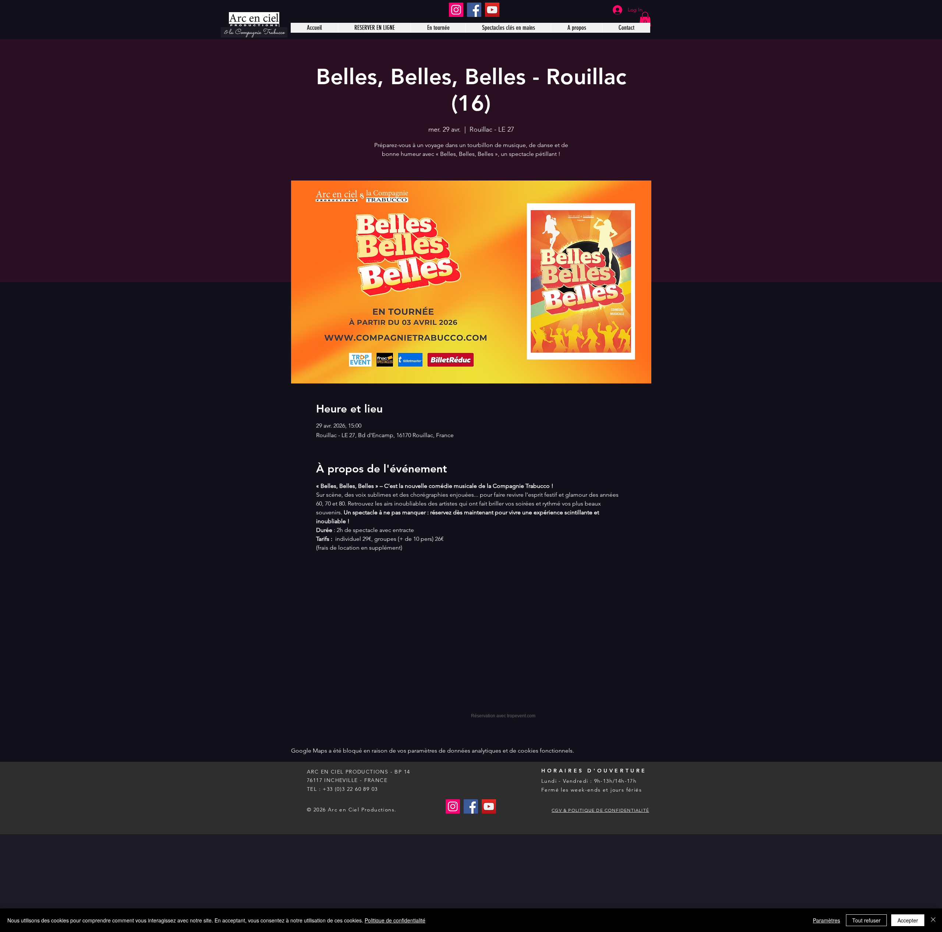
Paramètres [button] (826, 920)
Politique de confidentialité (395, 920)
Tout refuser (866, 920)
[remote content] (471, 641)
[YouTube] (492, 10)
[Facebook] (474, 10)
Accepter (907, 920)
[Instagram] (456, 10)
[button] (645, 19)
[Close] (933, 920)
